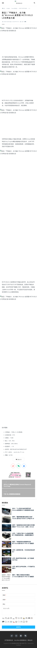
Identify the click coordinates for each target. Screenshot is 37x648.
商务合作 (30, 640)
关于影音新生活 (9, 640)
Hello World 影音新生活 (20, 640)
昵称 (4, 595)
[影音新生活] (18, 3)
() (19, 459)
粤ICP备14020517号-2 (22, 643)
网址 (4, 604)
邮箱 (4, 599)
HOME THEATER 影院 (8, 21)
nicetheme (18, 645)
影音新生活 (14, 643)
